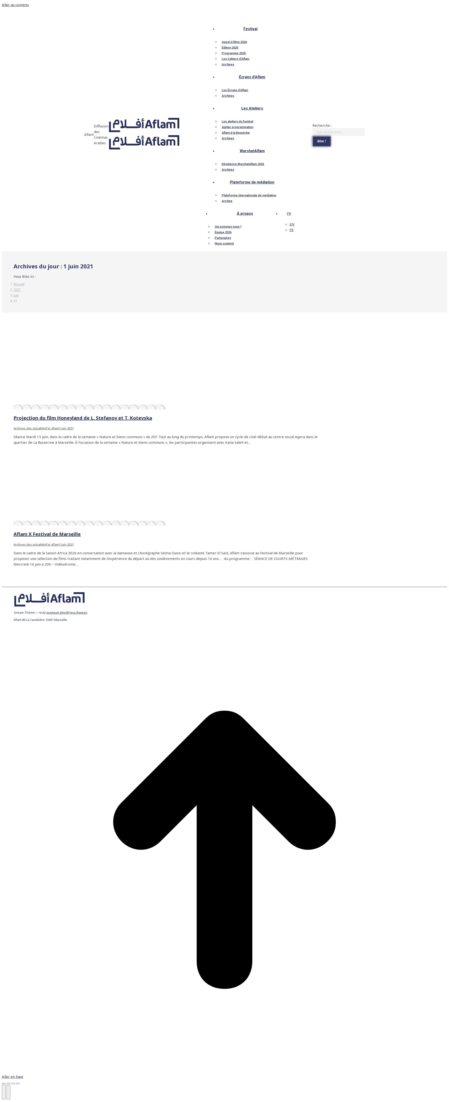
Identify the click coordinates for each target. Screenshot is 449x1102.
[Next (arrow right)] (8, 1092)
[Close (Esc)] (4, 1083)
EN (292, 224)
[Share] (8, 1083)
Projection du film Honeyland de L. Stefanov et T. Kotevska (83, 418)
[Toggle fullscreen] (13, 1083)
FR (289, 213)
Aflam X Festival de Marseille (47, 534)
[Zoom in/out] (18, 1083)
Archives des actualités (30, 428)
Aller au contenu (15, 4)
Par (52, 428)
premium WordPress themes (67, 612)
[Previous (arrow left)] (4, 1092)
